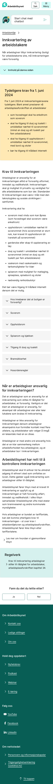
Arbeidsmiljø (9, 32)
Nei (39, 596)
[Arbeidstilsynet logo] (13, 5)
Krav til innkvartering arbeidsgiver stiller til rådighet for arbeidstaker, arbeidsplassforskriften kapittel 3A (27, 564)
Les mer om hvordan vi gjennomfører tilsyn (26, 540)
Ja (13, 596)
